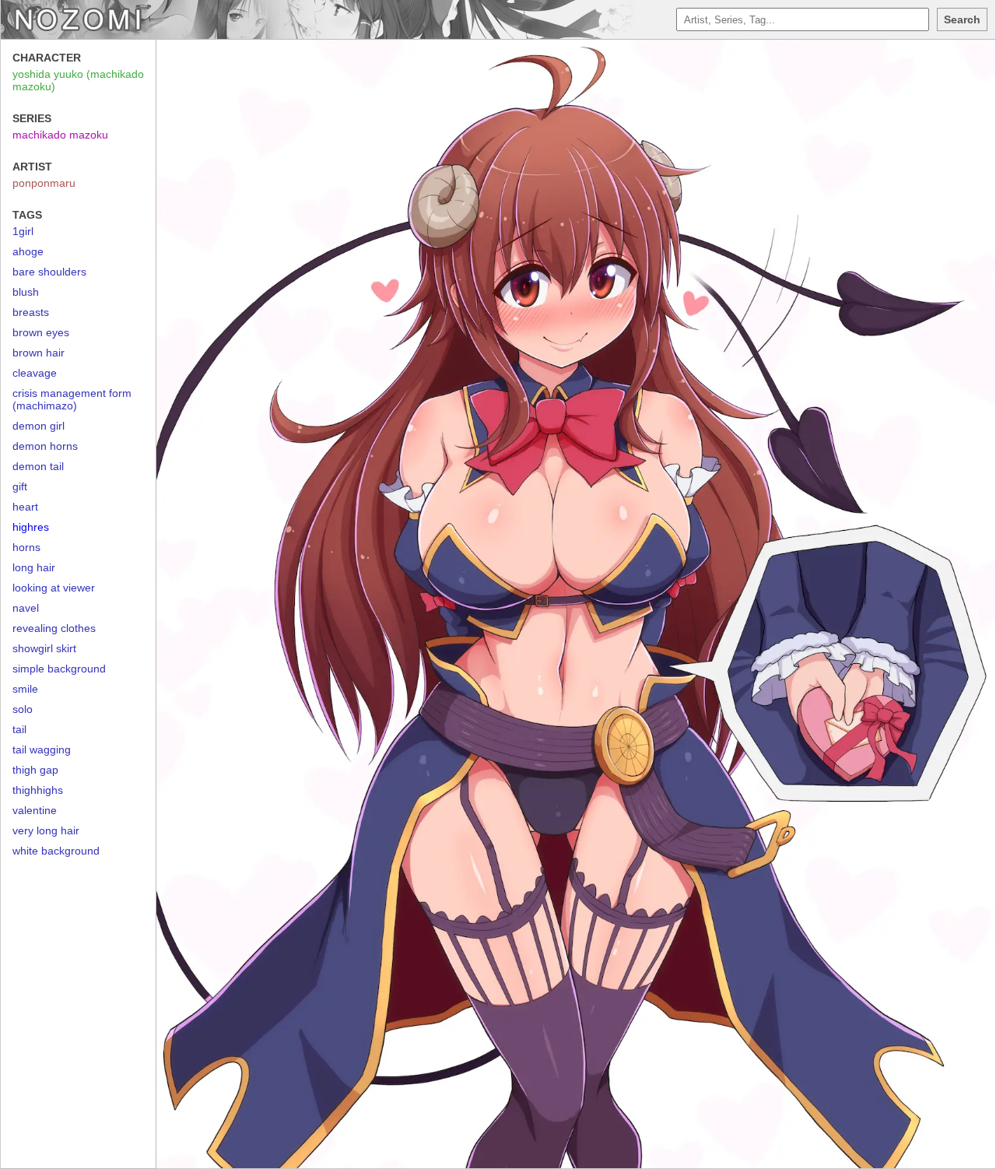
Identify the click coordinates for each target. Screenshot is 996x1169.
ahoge (28, 251)
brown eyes (40, 332)
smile (25, 689)
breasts (30, 312)
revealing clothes (54, 628)
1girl (22, 231)
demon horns (45, 446)
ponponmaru (43, 183)
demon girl (38, 426)
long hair (33, 567)
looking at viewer (53, 587)
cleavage (34, 373)
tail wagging (41, 749)
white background (56, 850)
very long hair (45, 830)
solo (22, 709)
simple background (59, 668)
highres (30, 527)
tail (19, 729)
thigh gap (35, 770)
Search (962, 19)
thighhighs (37, 790)
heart (25, 506)
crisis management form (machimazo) (72, 399)
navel (25, 608)
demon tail (38, 466)
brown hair (38, 352)
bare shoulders (49, 271)
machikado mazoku (60, 134)
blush (25, 292)
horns (26, 547)
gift (19, 486)
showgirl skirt (44, 648)
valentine (34, 810)
